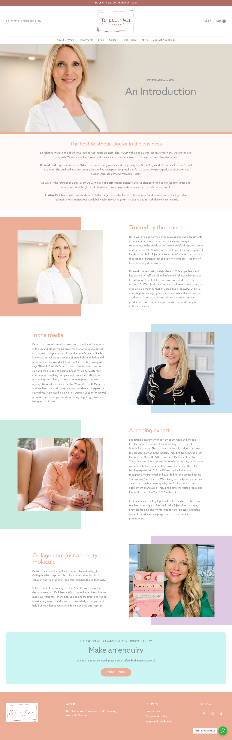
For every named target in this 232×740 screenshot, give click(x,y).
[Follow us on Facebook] (204, 713)
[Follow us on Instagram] (212, 713)
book (94, 571)
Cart (220, 21)
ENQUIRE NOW (116, 672)
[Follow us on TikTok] (221, 713)
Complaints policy (156, 716)
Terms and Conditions (158, 722)
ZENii (145, 40)
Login (207, 21)
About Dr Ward (65, 40)
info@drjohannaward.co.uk (139, 661)
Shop (101, 40)
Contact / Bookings (164, 40)
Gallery (113, 40)
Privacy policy (154, 711)
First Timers (130, 40)
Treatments (86, 40)
